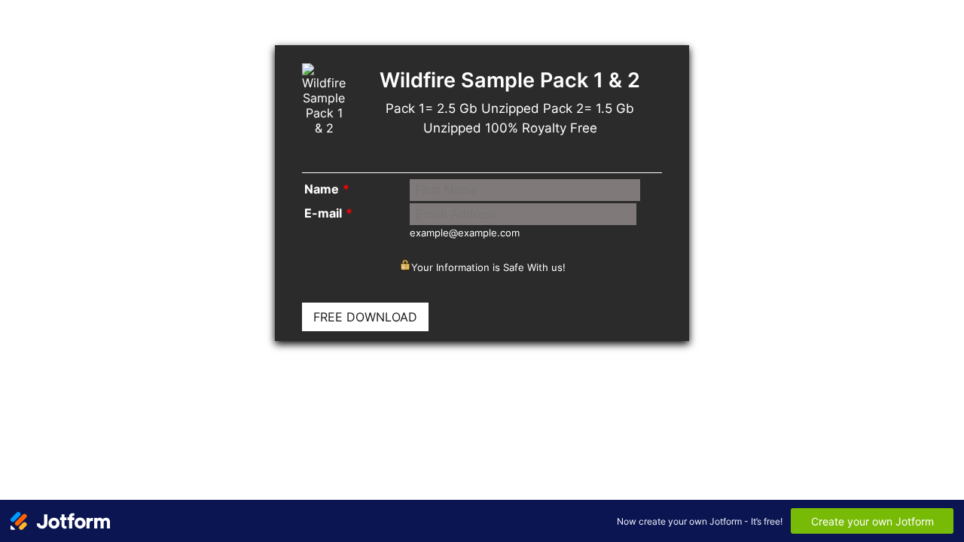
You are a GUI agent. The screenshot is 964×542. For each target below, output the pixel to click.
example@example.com (465, 233)
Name (326, 188)
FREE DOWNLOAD (365, 316)
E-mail (328, 213)
